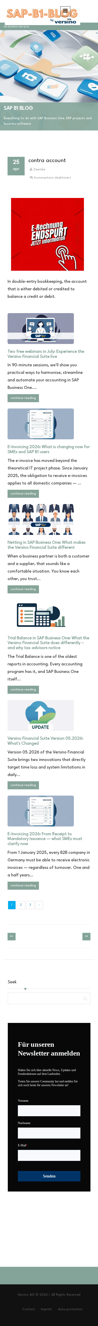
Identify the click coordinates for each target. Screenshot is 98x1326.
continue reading (23, 398)
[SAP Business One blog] (41, 11)
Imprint (46, 1309)
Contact (28, 1309)
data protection (70, 1309)
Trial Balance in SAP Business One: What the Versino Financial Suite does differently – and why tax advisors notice (48, 643)
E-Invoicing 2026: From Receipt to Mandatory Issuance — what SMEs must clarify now (45, 839)
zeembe (39, 169)
